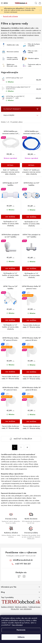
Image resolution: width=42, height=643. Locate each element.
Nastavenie (21, 630)
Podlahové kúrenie (34, 607)
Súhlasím (21, 637)
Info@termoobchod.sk (23, 560)
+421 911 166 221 (23, 563)
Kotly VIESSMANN (26, 609)
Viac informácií (17, 625)
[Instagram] (24, 576)
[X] (19, 576)
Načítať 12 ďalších (22, 439)
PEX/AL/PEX (15, 609)
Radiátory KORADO (7, 607)
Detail (10, 165)
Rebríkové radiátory (21, 607)
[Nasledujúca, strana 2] (21, 447)
